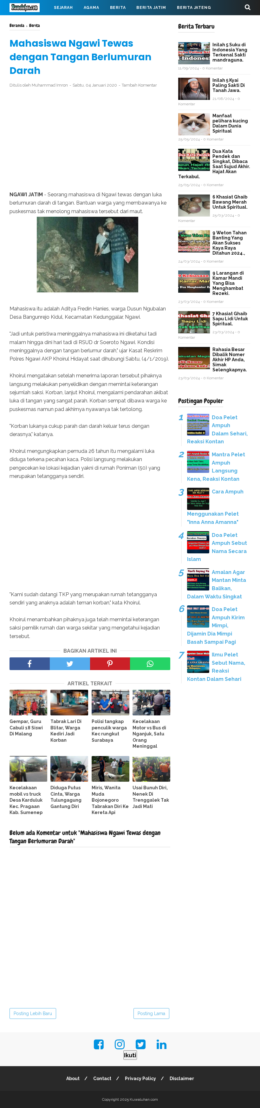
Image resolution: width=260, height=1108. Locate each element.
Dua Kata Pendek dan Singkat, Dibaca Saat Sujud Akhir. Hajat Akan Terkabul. (214, 164)
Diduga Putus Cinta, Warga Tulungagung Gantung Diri (65, 797)
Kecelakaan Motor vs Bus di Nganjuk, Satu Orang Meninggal (149, 734)
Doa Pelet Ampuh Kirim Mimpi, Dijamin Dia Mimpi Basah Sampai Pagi (216, 625)
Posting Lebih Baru (33, 1013)
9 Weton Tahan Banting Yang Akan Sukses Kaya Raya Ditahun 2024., (229, 243)
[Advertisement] (90, 139)
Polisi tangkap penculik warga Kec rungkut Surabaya (109, 731)
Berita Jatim (151, 7)
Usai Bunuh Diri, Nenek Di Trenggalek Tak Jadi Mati (151, 797)
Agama (91, 7)
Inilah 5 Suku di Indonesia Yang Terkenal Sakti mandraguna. (229, 52)
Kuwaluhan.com (144, 1099)
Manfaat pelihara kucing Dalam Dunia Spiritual (230, 123)
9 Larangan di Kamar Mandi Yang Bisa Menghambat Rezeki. (228, 283)
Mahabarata (114, 23)
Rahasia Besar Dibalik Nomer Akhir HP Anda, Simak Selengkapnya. (229, 359)
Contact (102, 1078)
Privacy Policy (140, 1078)
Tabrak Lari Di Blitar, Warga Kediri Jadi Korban (65, 731)
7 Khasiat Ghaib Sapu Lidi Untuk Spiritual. (230, 318)
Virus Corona (72, 23)
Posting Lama (151, 1013)
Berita (118, 7)
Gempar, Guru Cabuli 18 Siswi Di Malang (26, 727)
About (73, 1078)
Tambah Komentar (139, 85)
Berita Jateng (194, 7)
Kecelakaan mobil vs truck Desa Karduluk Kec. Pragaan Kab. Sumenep (26, 800)
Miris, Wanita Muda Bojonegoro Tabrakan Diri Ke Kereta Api (110, 800)
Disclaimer (182, 1078)
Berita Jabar (30, 23)
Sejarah (63, 7)
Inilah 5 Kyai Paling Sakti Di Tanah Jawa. (228, 85)
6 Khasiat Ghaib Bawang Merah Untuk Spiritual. (230, 202)
